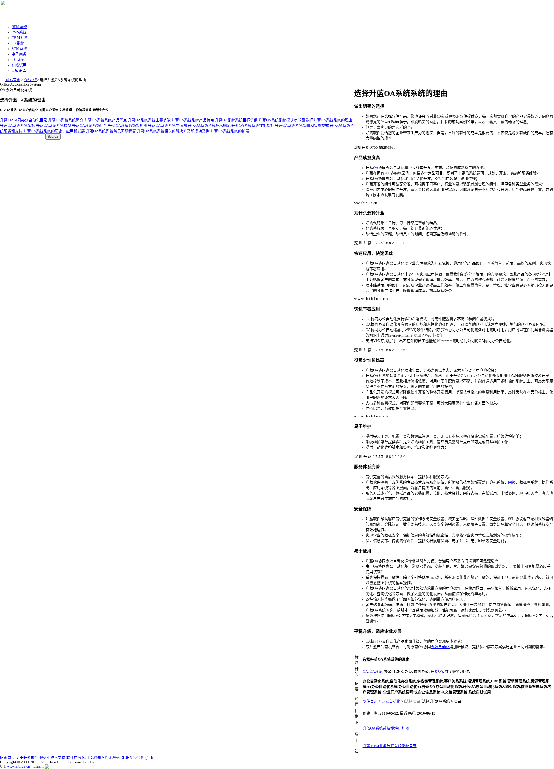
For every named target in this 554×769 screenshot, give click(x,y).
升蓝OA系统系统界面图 (167, 126)
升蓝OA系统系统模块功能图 (282, 120)
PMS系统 (19, 32)
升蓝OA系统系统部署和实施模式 (302, 126)
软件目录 (370, 701)
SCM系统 (19, 49)
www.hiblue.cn (18, 766)
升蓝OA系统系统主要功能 (149, 120)
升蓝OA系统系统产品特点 (192, 120)
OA (375, 168)
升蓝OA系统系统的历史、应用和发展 (54, 131)
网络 (512, 482)
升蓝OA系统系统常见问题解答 (111, 131)
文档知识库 (99, 758)
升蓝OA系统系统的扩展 (229, 131)
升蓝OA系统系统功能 (89, 126)
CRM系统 (20, 38)
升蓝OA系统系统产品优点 (105, 120)
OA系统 (18, 43)
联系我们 (132, 758)
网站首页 (12, 80)
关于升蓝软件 (27, 758)
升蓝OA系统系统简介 (65, 120)
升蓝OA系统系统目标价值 (236, 120)
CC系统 (18, 60)
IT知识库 (19, 71)
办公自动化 (440, 647)
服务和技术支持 (52, 758)
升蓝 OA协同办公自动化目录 (23, 120)
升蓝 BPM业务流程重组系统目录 (390, 746)
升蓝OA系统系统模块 (53, 126)
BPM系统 (19, 27)
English (147, 758)
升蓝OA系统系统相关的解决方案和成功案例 (173, 131)
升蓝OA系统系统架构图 (127, 126)
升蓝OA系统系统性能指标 (252, 126)
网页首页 (7, 758)
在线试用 (19, 65)
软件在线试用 (77, 758)
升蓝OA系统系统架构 (17, 126)
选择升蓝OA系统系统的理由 (329, 120)
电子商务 (19, 54)
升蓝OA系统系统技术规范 (209, 126)
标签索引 (116, 758)
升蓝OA (437, 672)
